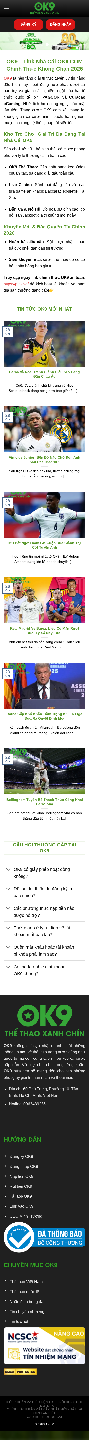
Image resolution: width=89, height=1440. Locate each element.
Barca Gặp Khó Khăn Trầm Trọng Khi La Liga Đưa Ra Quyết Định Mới (44, 716)
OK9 (8, 1046)
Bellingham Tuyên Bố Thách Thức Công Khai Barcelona (44, 802)
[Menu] (7, 8)
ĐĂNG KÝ (28, 24)
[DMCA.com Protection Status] (20, 1372)
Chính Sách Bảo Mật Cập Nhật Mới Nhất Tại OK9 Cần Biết (44, 1411)
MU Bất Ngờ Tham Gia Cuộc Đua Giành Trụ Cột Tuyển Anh (44, 545)
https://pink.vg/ (16, 284)
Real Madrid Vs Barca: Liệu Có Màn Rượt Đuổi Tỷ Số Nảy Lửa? (44, 631)
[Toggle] (8, 869)
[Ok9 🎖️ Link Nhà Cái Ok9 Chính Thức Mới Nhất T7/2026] (44, 8)
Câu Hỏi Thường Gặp (45, 1417)
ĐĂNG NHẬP (60, 24)
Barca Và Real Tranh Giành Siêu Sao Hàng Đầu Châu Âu (44, 374)
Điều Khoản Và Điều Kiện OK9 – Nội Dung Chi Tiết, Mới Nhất (44, 1404)
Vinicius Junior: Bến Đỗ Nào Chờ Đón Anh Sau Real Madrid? (44, 460)
